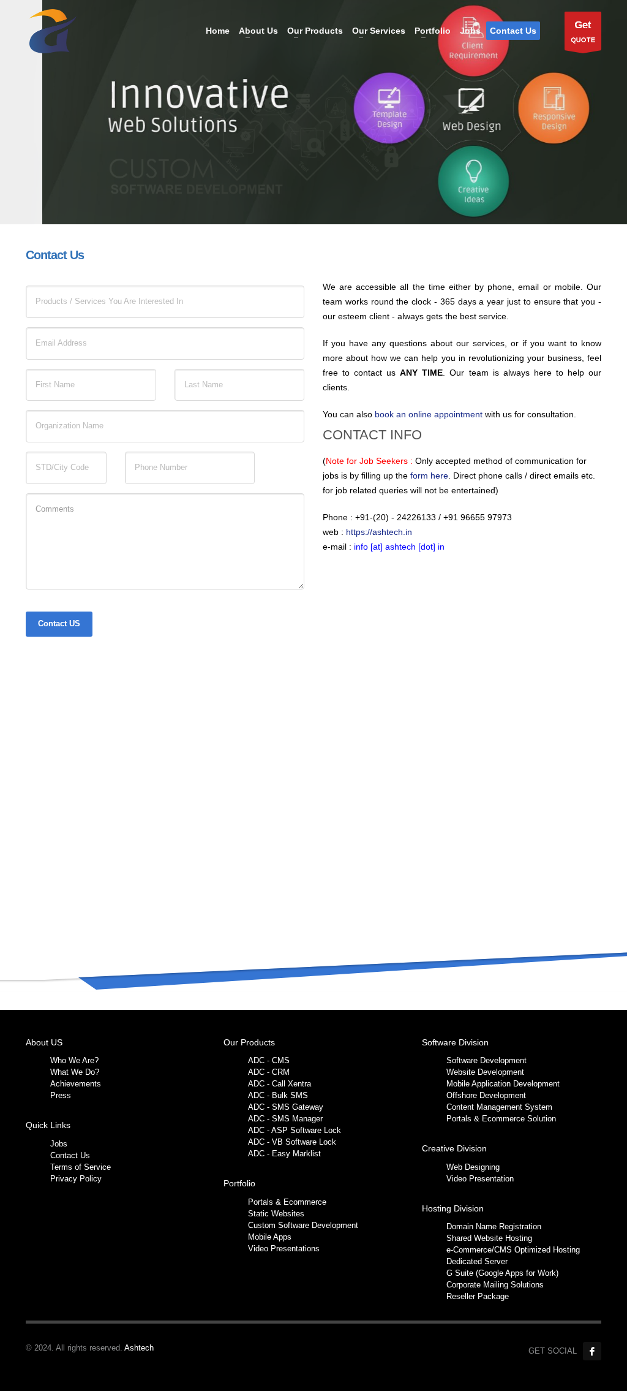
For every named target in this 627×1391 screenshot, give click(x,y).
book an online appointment (430, 414)
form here (429, 475)
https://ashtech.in (379, 532)
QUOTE (583, 31)
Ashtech (139, 1347)
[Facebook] (592, 1351)
